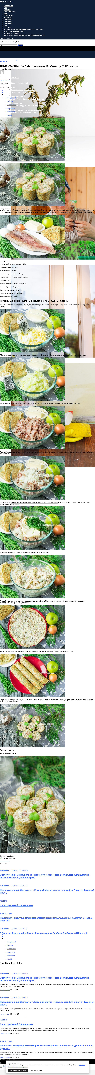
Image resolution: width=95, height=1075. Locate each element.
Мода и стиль (13, 78)
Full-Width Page (9, 12)
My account (8, 17)
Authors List (8, 6)
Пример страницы (11, 33)
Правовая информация (14, 31)
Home (5, 13)
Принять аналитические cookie (17, 1070)
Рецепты (11, 87)
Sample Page (8, 19)
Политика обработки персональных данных (23, 29)
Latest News (8, 15)
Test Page (7, 27)
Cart (5, 8)
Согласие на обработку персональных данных (24, 35)
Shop (5, 25)
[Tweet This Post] (49, 936)
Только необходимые (36, 1070)
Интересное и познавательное (20, 68)
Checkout (7, 10)
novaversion (5, 80)
